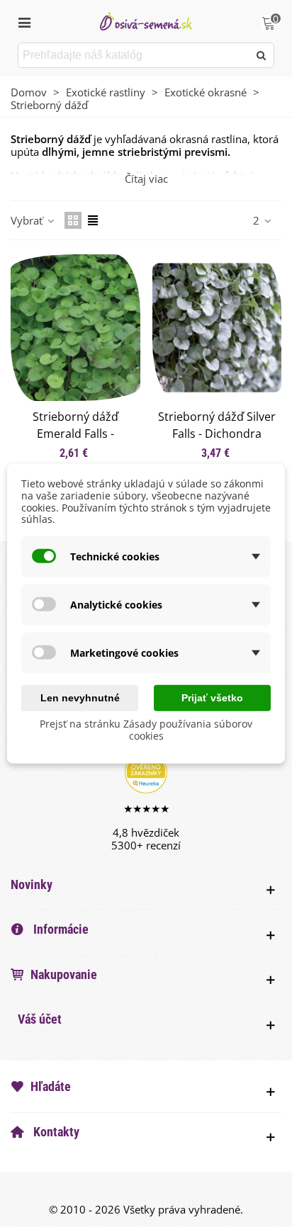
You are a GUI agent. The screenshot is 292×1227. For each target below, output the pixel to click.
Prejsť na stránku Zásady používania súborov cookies (146, 729)
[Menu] (24, 21)
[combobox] (134, 55)
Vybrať (28, 220)
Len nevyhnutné (80, 697)
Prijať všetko (212, 697)
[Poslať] (261, 55)
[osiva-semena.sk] (146, 21)
